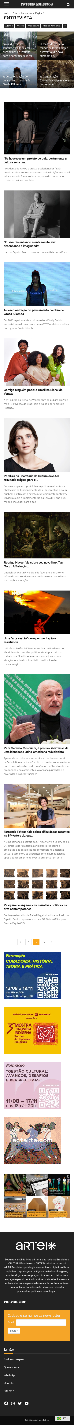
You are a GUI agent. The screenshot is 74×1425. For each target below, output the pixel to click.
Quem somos (11, 1367)
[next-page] (52, 942)
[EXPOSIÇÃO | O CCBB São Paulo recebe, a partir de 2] (59, 1207)
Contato (8, 1383)
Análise (20, 25)
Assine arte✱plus (14, 1359)
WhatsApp (10, 1375)
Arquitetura (33, 25)
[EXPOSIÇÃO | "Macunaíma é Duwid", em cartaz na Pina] (15, 1185)
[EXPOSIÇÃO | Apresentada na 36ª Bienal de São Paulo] (15, 1207)
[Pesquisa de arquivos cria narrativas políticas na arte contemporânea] (37, 884)
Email (11, 1322)
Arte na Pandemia (51, 25)
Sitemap (9, 1391)
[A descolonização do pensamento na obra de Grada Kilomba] (37, 284)
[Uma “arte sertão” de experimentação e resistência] (37, 612)
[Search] (68, 5)
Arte (15, 13)
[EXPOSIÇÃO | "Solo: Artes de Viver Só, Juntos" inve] (37, 1207)
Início (6, 13)
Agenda (9, 25)
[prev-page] (20, 942)
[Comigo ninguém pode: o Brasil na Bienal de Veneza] (37, 362)
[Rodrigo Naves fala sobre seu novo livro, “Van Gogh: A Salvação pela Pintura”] (37, 535)
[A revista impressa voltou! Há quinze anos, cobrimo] (37, 1185)
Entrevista (26, 13)
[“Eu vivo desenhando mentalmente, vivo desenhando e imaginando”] (37, 214)
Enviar (14, 1330)
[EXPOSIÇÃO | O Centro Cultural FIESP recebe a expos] (59, 1185)
